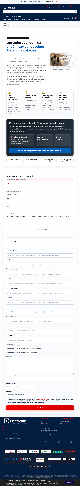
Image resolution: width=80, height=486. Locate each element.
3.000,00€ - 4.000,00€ (49, 216)
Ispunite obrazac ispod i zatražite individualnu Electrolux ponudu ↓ (40, 151)
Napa (10, 297)
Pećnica (11, 278)
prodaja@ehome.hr (42, 139)
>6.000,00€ (24, 221)
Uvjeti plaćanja (44, 423)
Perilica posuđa (13, 269)
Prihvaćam (69, 482)
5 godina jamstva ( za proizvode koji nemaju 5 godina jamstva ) (24, 348)
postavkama (21, 483)
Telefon (9, 194)
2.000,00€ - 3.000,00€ (35, 216)
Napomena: (9, 356)
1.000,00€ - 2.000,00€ (21, 216)
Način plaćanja (10, 391)
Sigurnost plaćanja (45, 428)
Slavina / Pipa (12, 316)
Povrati (61, 423)
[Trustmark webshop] (68, 429)
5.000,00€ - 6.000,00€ (12, 221)
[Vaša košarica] (75, 18)
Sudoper (11, 307)
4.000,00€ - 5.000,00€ (64, 216)
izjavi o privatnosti (35, 484)
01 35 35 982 (59, 139)
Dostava (43, 425)
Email (8, 198)
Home (4, 25)
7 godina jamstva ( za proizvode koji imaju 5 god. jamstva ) (22, 352)
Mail (15, 194)
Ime (7, 183)
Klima (10, 325)
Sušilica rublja (12, 250)
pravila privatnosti (43, 399)
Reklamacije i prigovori (65, 421)
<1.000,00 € (10, 216)
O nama (42, 421)
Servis (61, 425)
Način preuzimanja (11, 383)
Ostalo (10, 335)
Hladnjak (11, 260)
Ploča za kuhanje (13, 288)
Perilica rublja (12, 241)
